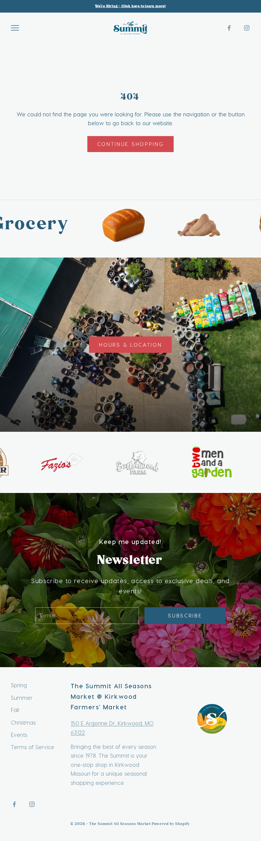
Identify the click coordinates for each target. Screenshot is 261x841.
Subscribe (185, 615)
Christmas (23, 722)
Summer (22, 697)
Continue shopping (130, 144)
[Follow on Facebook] (229, 27)
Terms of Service (32, 747)
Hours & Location (130, 345)
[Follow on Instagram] (246, 27)
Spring (19, 685)
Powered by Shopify (171, 824)
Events (19, 734)
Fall (15, 710)
